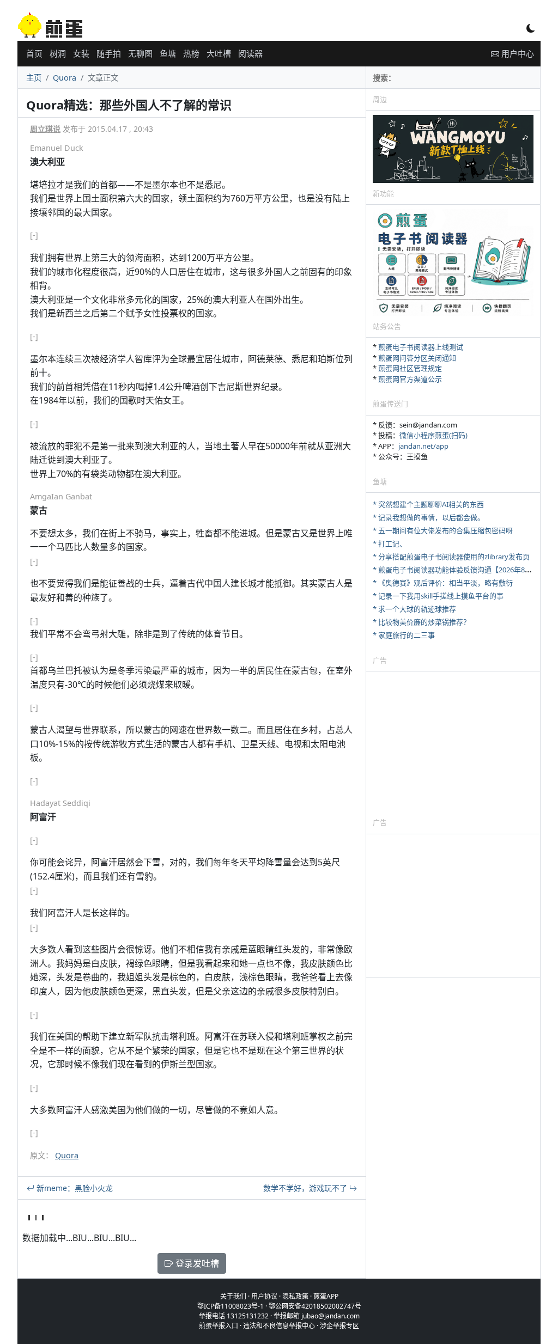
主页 (33, 77)
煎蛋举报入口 (218, 1325)
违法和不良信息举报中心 (279, 1325)
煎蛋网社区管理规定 (410, 368)
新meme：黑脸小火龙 (73, 1188)
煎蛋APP (325, 1296)
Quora (64, 77)
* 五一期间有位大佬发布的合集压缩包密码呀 (443, 530)
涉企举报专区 (339, 1325)
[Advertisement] (453, 744)
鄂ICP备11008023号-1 (230, 1306)
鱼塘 (168, 53)
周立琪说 (45, 129)
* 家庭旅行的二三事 (404, 635)
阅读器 (250, 53)
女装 (81, 53)
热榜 (191, 53)
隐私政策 (295, 1296)
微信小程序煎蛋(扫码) (433, 435)
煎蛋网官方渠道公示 (410, 379)
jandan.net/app (423, 446)
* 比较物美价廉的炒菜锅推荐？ (421, 622)
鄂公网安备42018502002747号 (315, 1306)
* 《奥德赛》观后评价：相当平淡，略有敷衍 (443, 583)
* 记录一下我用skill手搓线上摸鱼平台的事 (438, 596)
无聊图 (140, 53)
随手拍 (108, 53)
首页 (34, 53)
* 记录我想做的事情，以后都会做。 (428, 517)
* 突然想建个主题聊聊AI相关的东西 (428, 504)
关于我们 (233, 1296)
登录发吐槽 (196, 1263)
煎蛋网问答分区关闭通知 (417, 358)
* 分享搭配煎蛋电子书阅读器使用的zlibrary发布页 (451, 556)
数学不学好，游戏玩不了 (306, 1188)
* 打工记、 (390, 543)
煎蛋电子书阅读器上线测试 (420, 347)
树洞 (58, 53)
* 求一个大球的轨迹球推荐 (414, 609)
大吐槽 (219, 53)
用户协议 (264, 1296)
